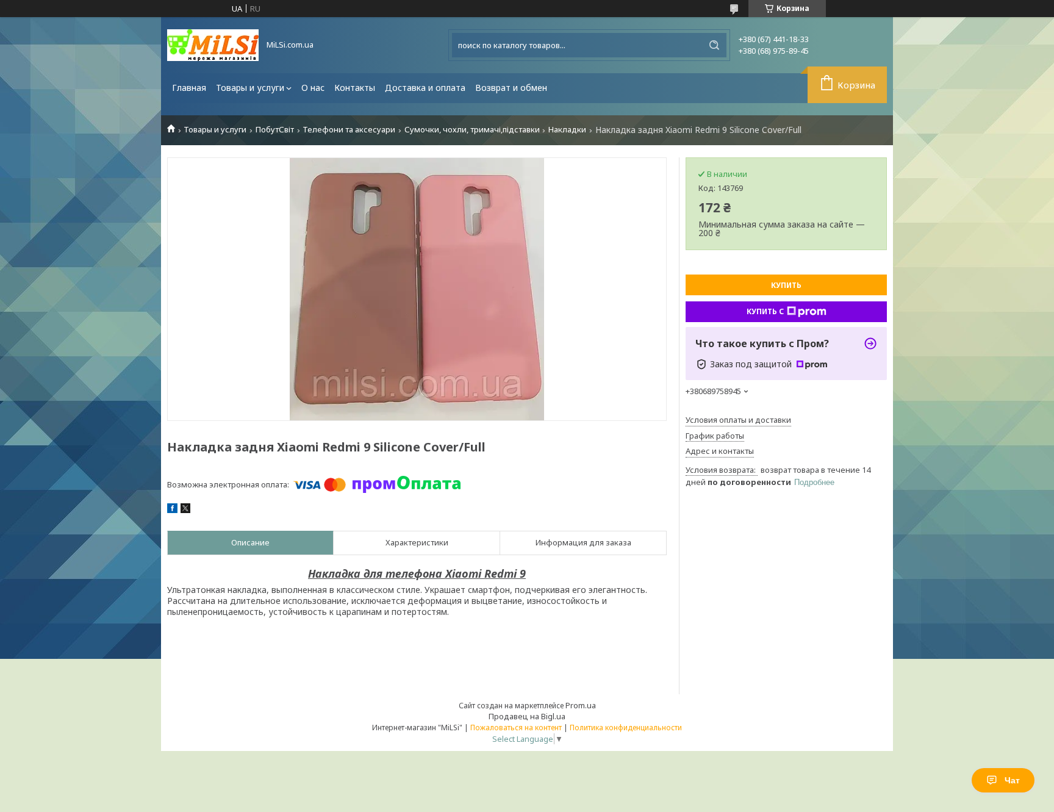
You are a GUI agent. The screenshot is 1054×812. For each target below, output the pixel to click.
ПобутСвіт (275, 129)
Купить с (765, 311)
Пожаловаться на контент (516, 727)
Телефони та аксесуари (349, 129)
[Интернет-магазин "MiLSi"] (213, 45)
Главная (189, 87)
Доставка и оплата (425, 87)
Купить (786, 285)
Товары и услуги (250, 87)
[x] (185, 510)
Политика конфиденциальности (626, 727)
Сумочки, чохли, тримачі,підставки (472, 129)
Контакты (354, 87)
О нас (312, 87)
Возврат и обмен (511, 87)
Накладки (567, 129)
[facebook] (172, 510)
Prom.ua (580, 705)
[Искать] (714, 45)
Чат (1012, 780)
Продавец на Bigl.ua (527, 716)
